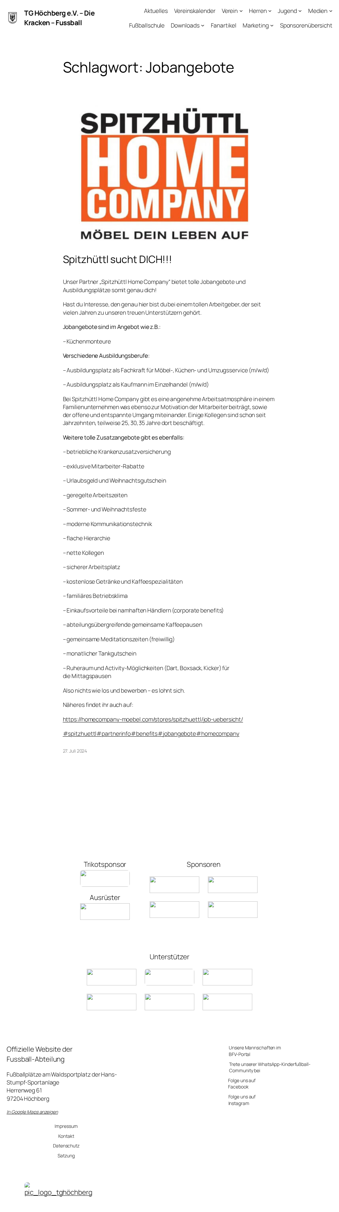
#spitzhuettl (80, 733)
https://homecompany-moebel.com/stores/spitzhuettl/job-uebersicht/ (153, 719)
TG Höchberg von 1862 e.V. (175, 1203)
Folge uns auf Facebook (242, 1083)
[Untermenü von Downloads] (202, 24)
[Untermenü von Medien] (330, 10)
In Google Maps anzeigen (32, 1112)
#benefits (144, 733)
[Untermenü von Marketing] (271, 24)
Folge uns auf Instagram (242, 1099)
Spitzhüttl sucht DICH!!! (117, 259)
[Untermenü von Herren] (269, 10)
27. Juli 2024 (75, 751)
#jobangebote (177, 733)
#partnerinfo (113, 733)
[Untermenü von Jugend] (300, 10)
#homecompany (217, 733)
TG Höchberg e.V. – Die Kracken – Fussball (59, 17)
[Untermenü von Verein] (241, 10)
